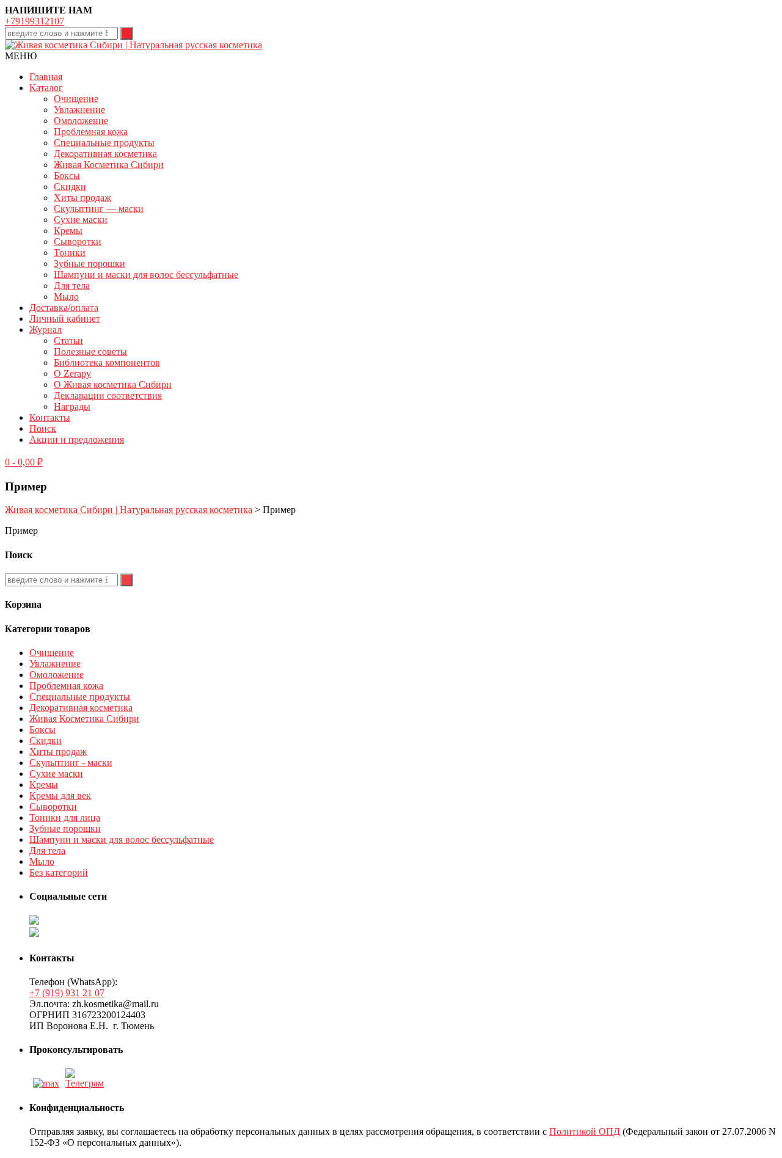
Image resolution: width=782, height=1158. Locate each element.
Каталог (46, 87)
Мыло (66, 296)
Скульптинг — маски (99, 208)
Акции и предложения (76, 439)
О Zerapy (72, 373)
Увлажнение (79, 109)
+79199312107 (34, 21)
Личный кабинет (64, 318)
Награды (72, 406)
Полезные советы (90, 351)
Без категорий (58, 872)
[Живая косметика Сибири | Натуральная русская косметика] (133, 45)
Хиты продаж (82, 197)
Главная (45, 76)
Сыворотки (77, 241)
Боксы (67, 175)
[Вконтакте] (86, 1083)
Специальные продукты (104, 142)
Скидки (70, 186)
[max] (46, 1083)
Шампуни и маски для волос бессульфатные (146, 274)
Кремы (68, 230)
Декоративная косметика (105, 153)
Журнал (45, 329)
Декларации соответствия (108, 395)
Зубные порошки (89, 263)
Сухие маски (81, 219)
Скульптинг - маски (70, 762)
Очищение (76, 98)
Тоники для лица (64, 817)
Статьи (68, 340)
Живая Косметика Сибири (109, 164)
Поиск (42, 428)
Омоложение (81, 120)
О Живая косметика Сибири (113, 384)
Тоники (70, 252)
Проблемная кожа (91, 131)
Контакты (49, 417)
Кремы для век (60, 795)
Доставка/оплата (63, 307)
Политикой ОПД (584, 1131)
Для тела (72, 285)
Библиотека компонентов (107, 362)
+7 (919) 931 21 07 (66, 993)
